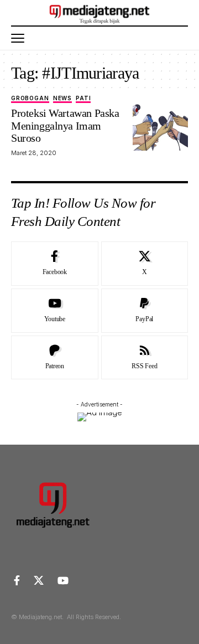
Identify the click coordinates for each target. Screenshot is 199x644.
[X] (144, 263)
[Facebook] (54, 263)
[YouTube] (63, 580)
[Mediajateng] (100, 12)
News (62, 98)
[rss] (144, 358)
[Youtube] (54, 310)
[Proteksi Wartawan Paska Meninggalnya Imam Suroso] (160, 123)
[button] (20, 38)
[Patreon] (54, 358)
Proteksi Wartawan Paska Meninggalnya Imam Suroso (65, 125)
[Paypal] (144, 310)
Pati (83, 98)
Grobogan (30, 98)
